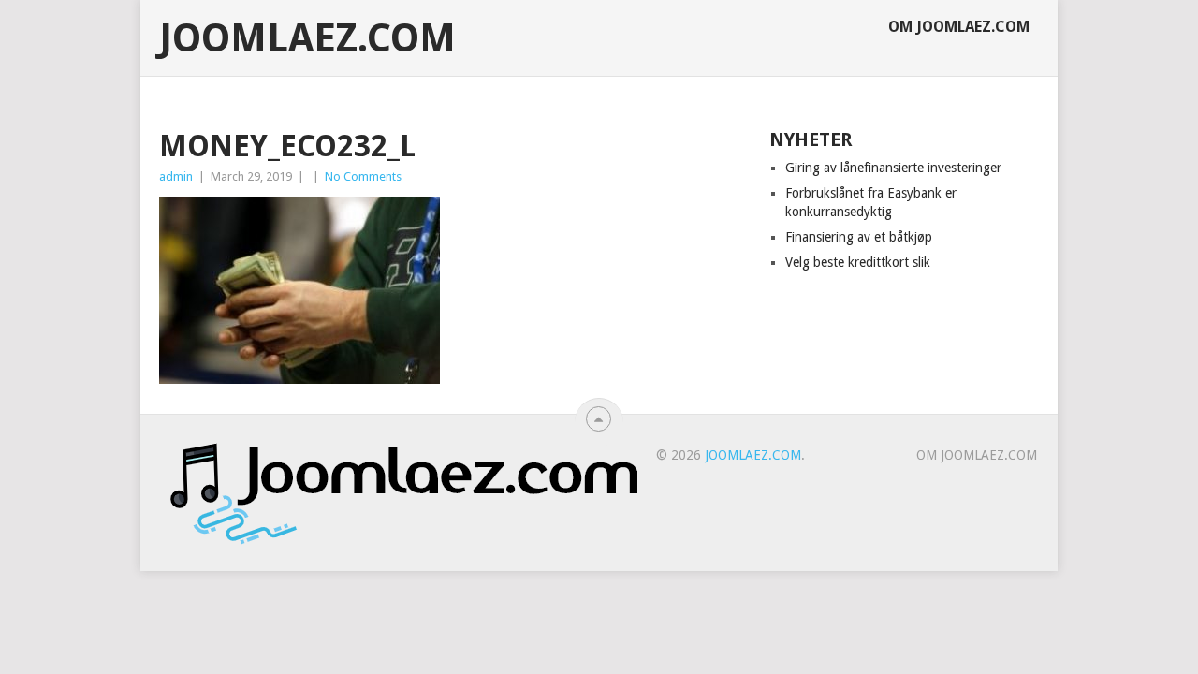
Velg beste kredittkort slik (857, 262)
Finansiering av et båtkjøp (858, 236)
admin (176, 176)
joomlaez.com (307, 38)
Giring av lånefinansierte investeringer (893, 167)
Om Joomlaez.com (959, 27)
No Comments (363, 176)
